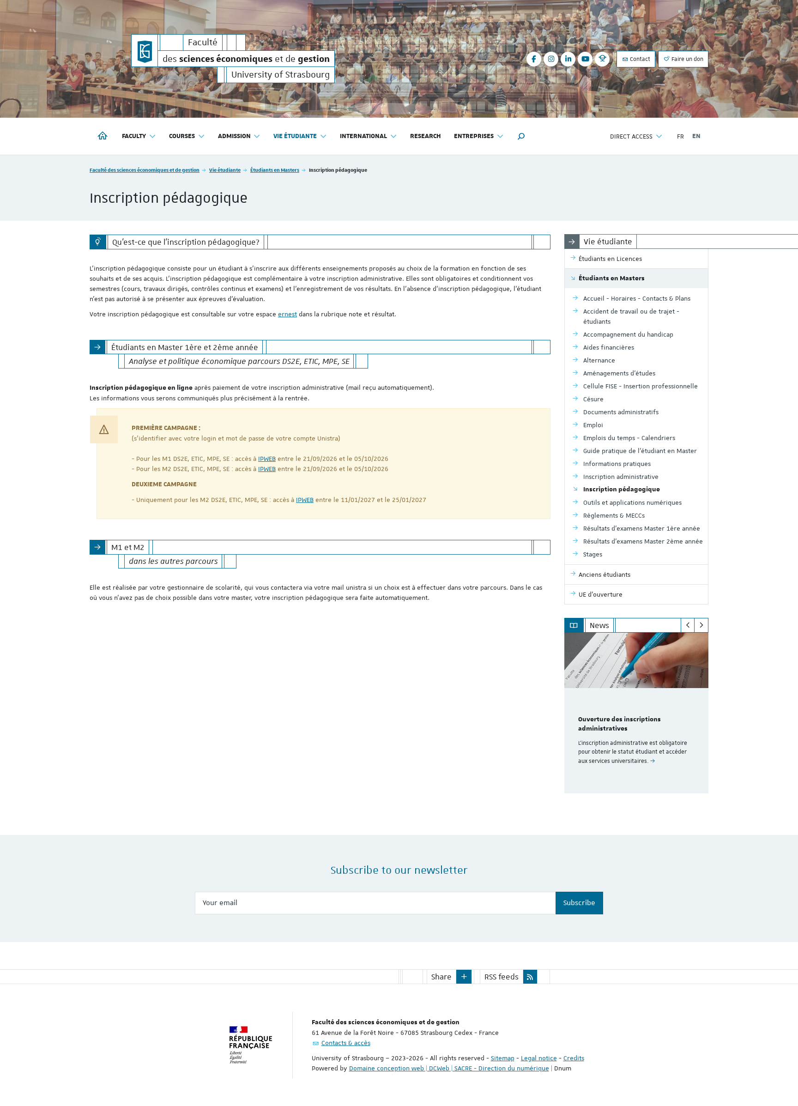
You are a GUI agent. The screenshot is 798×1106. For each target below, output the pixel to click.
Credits (573, 1058)
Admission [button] (234, 136)
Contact (639, 59)
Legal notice (539, 1058)
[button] (521, 136)
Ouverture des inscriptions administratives (619, 724)
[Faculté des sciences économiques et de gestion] (144, 50)
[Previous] (688, 625)
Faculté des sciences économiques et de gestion (145, 170)
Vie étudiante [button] (295, 136)
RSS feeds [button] (501, 977)
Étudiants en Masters (274, 170)
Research (425, 136)
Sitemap (502, 1058)
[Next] (701, 625)
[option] (636, 713)
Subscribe (579, 902)
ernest (287, 314)
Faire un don (686, 59)
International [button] (363, 136)
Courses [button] (182, 136)
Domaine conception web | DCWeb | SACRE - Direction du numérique (449, 1068)
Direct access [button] (631, 136)
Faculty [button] (134, 136)
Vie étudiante (225, 170)
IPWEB (267, 458)
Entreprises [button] (474, 136)
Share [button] (441, 977)
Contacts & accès (345, 1043)
